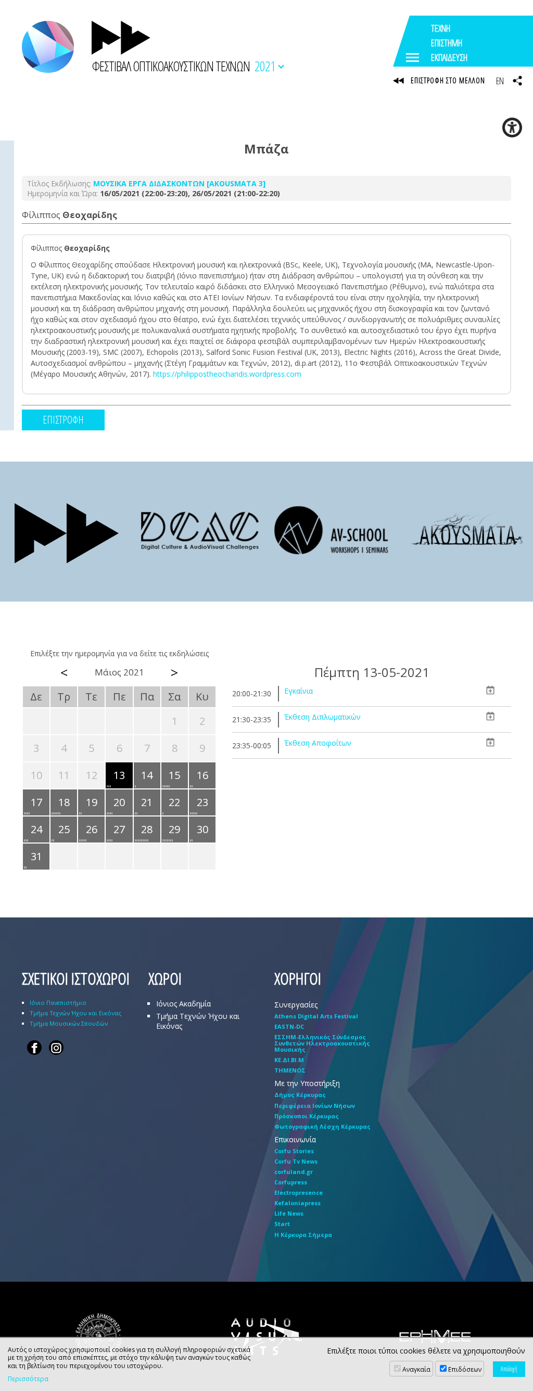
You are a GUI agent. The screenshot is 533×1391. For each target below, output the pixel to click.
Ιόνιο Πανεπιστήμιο (58, 1002)
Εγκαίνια (298, 691)
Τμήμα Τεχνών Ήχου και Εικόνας (75, 1013)
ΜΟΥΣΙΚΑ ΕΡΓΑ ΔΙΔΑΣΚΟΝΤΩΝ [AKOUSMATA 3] (179, 183)
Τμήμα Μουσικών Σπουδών (69, 1023)
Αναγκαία (416, 1369)
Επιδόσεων (464, 1369)
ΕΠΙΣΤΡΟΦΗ (63, 420)
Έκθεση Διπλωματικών (322, 717)
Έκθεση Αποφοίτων (317, 743)
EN (499, 80)
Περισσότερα (28, 1379)
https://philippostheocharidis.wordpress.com (227, 374)
